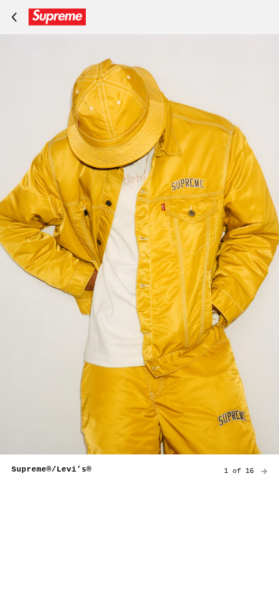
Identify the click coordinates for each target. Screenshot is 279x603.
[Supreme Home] (46, 17)
